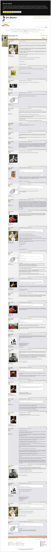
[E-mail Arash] (9, 412)
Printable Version (45, 37)
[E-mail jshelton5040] (9, 167)
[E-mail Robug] (9, 141)
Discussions (13, 38)
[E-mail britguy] (9, 227)
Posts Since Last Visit (36, 16)
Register (47, 16)
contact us (38, 31)
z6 (30, 412)
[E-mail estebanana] (9, 349)
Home (44, 16)
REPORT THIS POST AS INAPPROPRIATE (33, 65)
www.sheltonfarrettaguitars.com (26, 181)
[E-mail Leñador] (9, 80)
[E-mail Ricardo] (9, 278)
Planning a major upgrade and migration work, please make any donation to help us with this (6, 22)
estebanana (31, 521)
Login (48, 16)
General (17, 38)
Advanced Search (41, 16)
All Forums (9, 38)
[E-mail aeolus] (9, 211)
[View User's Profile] (8, 80)
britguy (31, 80)
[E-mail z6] (9, 108)
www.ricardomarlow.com (22, 290)
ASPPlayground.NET (28, 549)
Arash (31, 428)
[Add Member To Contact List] (11, 80)
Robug (31, 167)
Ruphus (31, 278)
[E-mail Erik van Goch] (9, 123)
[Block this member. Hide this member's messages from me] (13, 80)
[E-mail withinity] (9, 132)
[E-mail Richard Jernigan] (9, 318)
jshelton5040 (31, 199)
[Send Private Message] (10, 92)
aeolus (31, 227)
